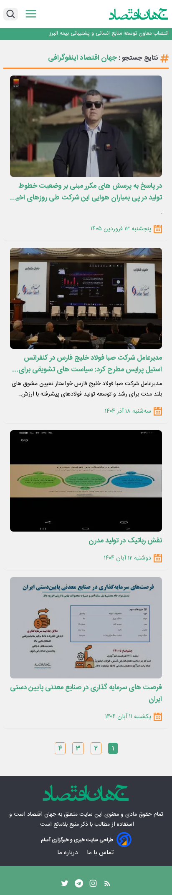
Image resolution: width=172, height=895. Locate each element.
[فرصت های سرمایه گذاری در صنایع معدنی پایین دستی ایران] (86, 627)
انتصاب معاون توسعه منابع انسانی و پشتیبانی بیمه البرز (109, 33)
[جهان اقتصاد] (139, 14)
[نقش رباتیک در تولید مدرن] (86, 481)
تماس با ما (101, 852)
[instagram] (93, 885)
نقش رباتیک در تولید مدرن (125, 541)
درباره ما (68, 852)
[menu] (31, 14)
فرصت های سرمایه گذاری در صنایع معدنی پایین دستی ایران (86, 693)
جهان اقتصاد (41, 814)
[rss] (107, 885)
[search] (10, 14)
